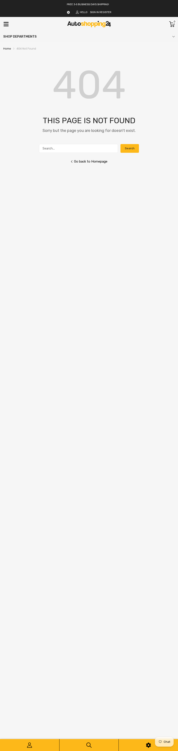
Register (105, 12)
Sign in (94, 12)
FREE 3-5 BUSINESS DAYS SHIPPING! (88, 4)
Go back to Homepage (90, 161)
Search (130, 148)
